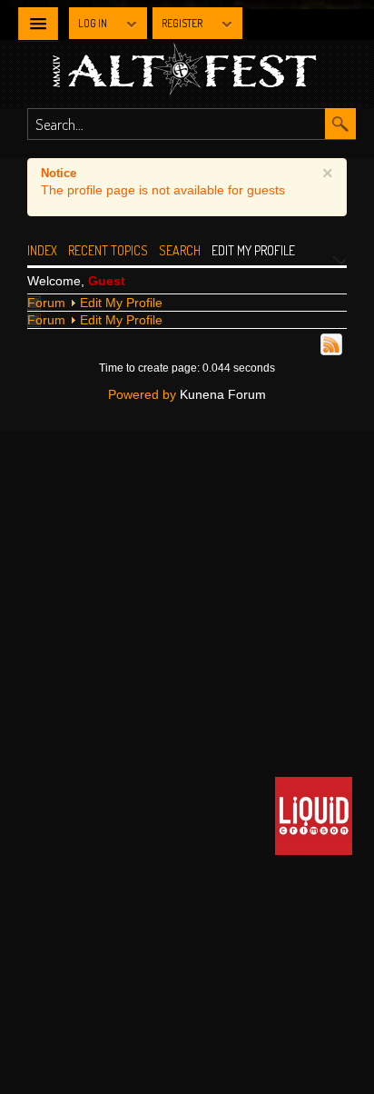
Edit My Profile (121, 302)
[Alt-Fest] (209, 72)
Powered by (142, 394)
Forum (46, 302)
